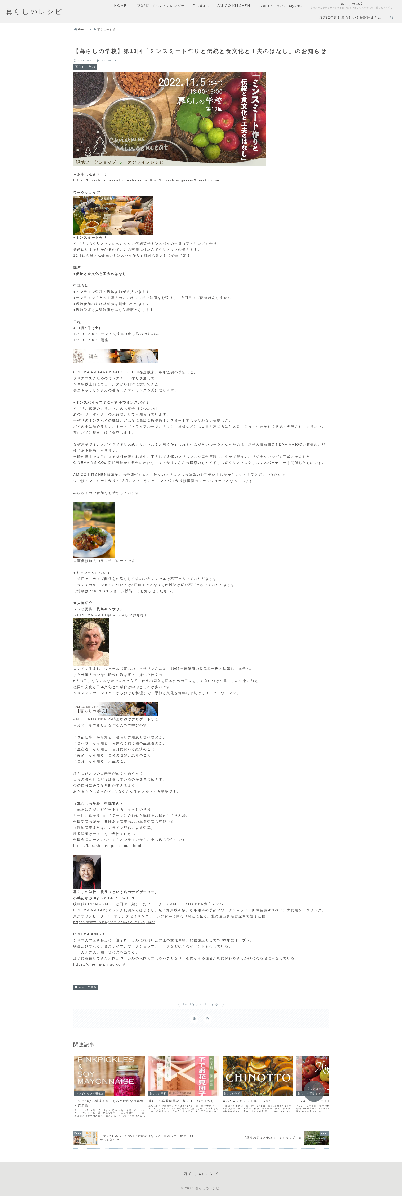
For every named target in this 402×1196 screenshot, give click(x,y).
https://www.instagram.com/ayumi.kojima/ (114, 922)
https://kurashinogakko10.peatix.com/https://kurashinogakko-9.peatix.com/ (147, 180)
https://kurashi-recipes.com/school (107, 846)
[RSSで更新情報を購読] (208, 1018)
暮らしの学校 (88, 987)
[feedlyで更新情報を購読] (194, 1018)
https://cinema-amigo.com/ (99, 964)
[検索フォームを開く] (391, 17)
